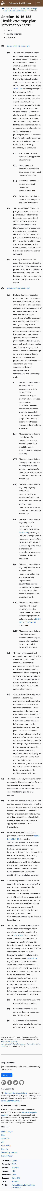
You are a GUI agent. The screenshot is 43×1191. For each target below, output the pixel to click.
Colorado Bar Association (15, 1093)
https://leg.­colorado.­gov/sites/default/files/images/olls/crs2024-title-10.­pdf (21, 1044)
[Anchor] (31, 46)
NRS (13, 1171)
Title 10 (15, 9)
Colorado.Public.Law (20, 3)
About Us (5, 1138)
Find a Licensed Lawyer (10, 1101)
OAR (14, 1178)
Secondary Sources (9, 1152)
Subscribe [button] (7, 1075)
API (2, 1142)
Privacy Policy (7, 1156)
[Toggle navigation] (39, 3)
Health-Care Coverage (29, 9)
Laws (14, 1174)
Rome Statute (17, 1185)
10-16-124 (17, 88)
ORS (18, 1178)
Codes (14, 1160)
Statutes (15, 1167)
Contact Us (5, 1145)
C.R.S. (8, 9)
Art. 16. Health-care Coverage (15, 11)
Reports (4, 1149)
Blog (3, 1135)
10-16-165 (18, 935)
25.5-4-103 (31, 622)
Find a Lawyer (7, 1131)
